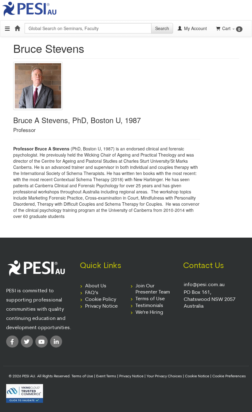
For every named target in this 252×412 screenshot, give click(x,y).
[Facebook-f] (12, 342)
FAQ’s (91, 292)
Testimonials (149, 305)
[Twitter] (27, 342)
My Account (195, 28)
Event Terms (106, 376)
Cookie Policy (100, 299)
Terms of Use (150, 299)
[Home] (17, 28)
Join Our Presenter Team (153, 289)
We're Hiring (149, 312)
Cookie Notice (197, 376)
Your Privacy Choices (164, 376)
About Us (95, 286)
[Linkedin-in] (56, 342)
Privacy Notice (101, 306)
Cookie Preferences (229, 376)
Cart (231, 28)
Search (162, 28)
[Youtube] (41, 342)
